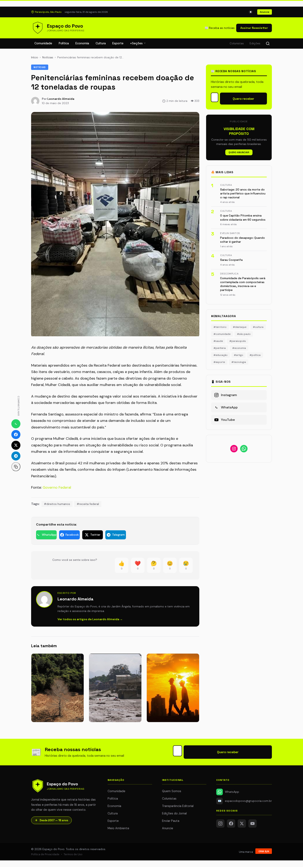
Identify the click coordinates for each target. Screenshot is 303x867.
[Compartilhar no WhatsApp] (15, 423)
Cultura (101, 43)
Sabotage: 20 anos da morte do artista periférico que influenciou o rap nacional (242, 193)
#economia (239, 348)
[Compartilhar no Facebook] (15, 434)
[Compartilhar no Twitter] (15, 445)
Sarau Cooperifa (231, 260)
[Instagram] (220, 823)
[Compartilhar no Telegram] (15, 455)
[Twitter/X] (242, 823)
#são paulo (243, 334)
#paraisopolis (237, 341)
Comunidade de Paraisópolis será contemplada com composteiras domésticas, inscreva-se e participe (242, 284)
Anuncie (264, 12)
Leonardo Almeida (60, 99)
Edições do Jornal (174, 813)
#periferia (220, 348)
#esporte (219, 362)
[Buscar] (268, 43)
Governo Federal (57, 487)
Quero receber (243, 99)
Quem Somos (171, 791)
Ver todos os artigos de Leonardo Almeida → (90, 619)
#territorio (220, 327)
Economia (82, 43)
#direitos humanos (57, 504)
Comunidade (43, 43)
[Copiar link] (15, 466)
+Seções (136, 43)
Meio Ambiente (118, 828)
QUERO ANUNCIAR (239, 152)
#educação (220, 355)
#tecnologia (238, 362)
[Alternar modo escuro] (251, 12)
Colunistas (237, 43)
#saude (218, 341)
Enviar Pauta (170, 821)
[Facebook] (231, 823)
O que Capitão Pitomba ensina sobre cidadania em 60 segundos (242, 217)
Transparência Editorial (178, 806)
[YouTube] (252, 823)
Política (64, 43)
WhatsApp (232, 792)
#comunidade (222, 334)
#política (255, 355)
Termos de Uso (73, 854)
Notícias (47, 57)
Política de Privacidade (45, 854)
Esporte (117, 43)
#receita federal (88, 504)
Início (34, 57)
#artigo (238, 355)
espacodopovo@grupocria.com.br (245, 801)
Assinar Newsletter (254, 28)
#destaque (239, 327)
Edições (255, 43)
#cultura (258, 327)
